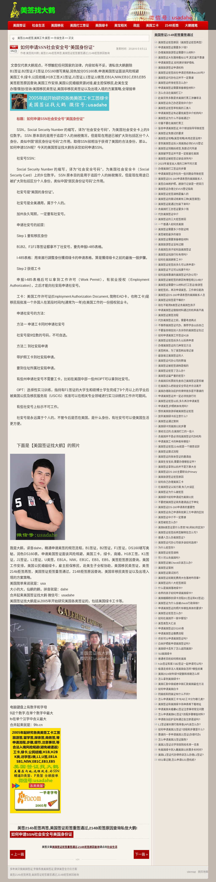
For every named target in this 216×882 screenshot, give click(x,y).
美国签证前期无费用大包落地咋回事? (179, 578)
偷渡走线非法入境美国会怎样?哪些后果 (180, 668)
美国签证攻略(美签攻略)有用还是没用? (180, 138)
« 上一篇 (17, 854)
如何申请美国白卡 (168, 689)
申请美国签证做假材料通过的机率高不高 (181, 310)
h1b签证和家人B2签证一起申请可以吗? (180, 663)
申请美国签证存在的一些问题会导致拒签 (181, 173)
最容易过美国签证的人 (171, 355)
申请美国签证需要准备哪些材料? (176, 88)
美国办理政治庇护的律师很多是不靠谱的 (181, 391)
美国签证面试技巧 (168, 573)
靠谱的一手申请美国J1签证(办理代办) (179, 734)
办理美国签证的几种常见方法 (174, 345)
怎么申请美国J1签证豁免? (173, 739)
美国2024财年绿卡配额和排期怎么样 (179, 674)
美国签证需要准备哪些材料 (173, 239)
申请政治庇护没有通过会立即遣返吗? (179, 719)
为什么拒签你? (166, 547)
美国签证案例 (165, 567)
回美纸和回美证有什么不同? (174, 694)
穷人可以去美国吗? (169, 557)
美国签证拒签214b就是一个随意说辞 (179, 446)
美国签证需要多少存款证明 (173, 229)
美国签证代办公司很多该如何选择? (178, 542)
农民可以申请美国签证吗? (173, 638)
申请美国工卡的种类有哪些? (174, 441)
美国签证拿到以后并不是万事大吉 (177, 466)
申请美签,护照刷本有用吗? (173, 406)
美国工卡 (152, 25)
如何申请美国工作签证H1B (173, 335)
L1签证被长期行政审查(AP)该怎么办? (179, 724)
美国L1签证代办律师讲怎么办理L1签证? (181, 754)
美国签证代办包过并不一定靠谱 (176, 77)
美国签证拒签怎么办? (170, 613)
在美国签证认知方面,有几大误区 (176, 487)
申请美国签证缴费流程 (171, 633)
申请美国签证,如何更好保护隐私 (176, 62)
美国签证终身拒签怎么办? (173, 82)
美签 (47, 38)
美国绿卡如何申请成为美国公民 (176, 497)
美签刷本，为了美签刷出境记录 (176, 350)
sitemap (191, 871)
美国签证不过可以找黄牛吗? (174, 269)
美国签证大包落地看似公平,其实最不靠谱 (181, 57)
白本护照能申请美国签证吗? (174, 643)
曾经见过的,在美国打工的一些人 (176, 431)
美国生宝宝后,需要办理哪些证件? (177, 461)
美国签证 (19, 25)
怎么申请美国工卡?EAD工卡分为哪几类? (181, 699)
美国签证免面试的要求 (171, 133)
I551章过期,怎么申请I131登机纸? (177, 759)
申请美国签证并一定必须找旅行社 (177, 396)
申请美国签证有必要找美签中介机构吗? (180, 113)
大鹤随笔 (191, 25)
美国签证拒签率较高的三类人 (174, 108)
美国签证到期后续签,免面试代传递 (177, 148)
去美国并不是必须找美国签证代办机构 (179, 436)
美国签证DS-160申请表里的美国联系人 (180, 178)
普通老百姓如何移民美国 (172, 658)
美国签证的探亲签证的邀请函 (174, 456)
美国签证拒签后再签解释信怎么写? (178, 532)
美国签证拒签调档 (168, 552)
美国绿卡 (101, 25)
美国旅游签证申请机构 (171, 67)
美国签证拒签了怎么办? (171, 370)
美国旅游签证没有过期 (171, 244)
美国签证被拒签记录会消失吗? (175, 158)
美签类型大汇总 (167, 623)
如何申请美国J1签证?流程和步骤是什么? (181, 729)
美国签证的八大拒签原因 (172, 583)
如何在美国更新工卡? (170, 259)
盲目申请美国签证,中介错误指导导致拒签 (181, 128)
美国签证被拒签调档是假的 (173, 365)
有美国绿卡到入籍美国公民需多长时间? (180, 749)
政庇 (136, 25)
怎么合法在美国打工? (170, 93)
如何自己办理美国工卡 (171, 482)
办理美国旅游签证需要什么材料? (176, 52)
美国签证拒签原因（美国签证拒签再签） (181, 42)
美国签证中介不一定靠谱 (172, 517)
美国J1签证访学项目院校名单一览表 (178, 744)
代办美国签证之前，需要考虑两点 (177, 320)
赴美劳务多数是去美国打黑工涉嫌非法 (179, 98)
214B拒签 (172, 25)
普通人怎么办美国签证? (171, 537)
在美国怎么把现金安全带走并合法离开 (179, 386)
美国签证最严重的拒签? (171, 375)
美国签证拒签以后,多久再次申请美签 (178, 401)
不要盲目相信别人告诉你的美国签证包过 (181, 330)
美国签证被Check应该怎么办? (175, 562)
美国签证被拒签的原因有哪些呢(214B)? (180, 279)
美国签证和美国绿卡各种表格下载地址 (179, 704)
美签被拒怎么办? (167, 522)
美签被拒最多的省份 (169, 234)
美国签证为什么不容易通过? (174, 118)
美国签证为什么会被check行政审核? (178, 603)
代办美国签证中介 (168, 214)
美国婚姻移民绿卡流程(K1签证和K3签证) (181, 598)
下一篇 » (141, 854)
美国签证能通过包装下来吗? (174, 204)
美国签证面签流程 (168, 315)
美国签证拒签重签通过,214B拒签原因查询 (76, 847)
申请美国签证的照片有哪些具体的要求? (180, 608)
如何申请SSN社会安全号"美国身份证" (57, 47)
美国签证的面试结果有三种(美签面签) (179, 199)
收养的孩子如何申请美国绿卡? (175, 593)
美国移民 (57, 25)
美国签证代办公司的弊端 (172, 360)
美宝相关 (120, 25)
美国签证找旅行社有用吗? (173, 254)
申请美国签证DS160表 (171, 628)
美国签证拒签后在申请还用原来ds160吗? (181, 72)
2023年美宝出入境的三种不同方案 (177, 163)
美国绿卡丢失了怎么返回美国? (175, 648)
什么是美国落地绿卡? (170, 588)
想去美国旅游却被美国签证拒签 (176, 411)
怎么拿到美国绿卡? (169, 679)
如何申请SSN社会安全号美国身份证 (41, 834)
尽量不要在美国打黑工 (171, 123)
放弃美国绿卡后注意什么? (173, 416)
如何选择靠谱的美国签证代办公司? (178, 274)
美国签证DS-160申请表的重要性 (176, 507)
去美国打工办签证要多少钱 (173, 209)
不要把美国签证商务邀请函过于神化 (178, 502)
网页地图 (203, 871)
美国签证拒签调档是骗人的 (173, 194)
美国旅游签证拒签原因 (171, 477)
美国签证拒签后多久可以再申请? (176, 264)
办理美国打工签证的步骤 (172, 168)
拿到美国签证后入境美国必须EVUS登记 (180, 143)
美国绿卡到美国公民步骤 (172, 426)
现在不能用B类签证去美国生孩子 (176, 305)
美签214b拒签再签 (33, 8)
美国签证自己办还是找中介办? (175, 103)
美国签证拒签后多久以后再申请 (176, 340)
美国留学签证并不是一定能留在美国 (178, 153)
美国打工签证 (79, 25)
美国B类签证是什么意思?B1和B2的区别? (181, 527)
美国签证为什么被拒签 (171, 492)
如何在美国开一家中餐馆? (173, 618)
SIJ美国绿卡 (165, 653)
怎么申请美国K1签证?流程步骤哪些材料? (181, 714)
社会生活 (38, 25)
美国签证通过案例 (168, 421)
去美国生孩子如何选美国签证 (174, 249)
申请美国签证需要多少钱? (173, 47)
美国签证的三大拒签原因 (172, 219)
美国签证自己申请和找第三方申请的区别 (181, 512)
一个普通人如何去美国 (171, 224)
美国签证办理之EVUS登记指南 (175, 189)
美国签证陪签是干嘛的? (171, 300)
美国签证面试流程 (168, 451)
